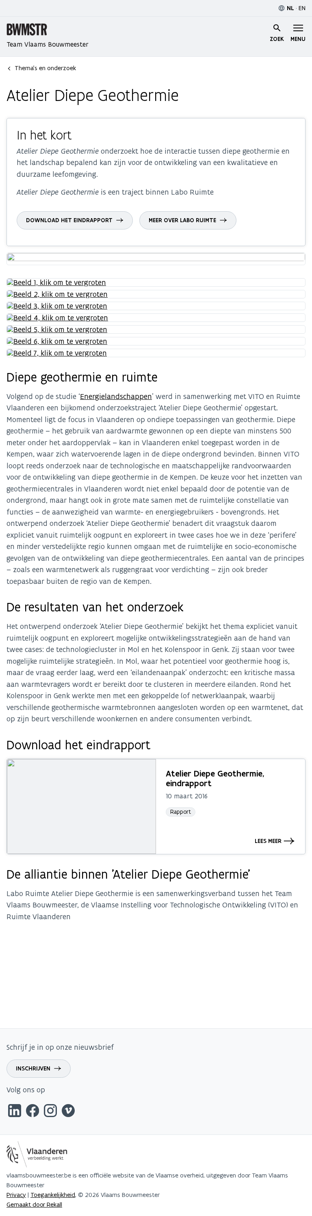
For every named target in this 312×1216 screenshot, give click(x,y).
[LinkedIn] (14, 1112)
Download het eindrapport (69, 220)
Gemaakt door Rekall (34, 1204)
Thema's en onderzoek (45, 68)
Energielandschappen (116, 396)
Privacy (16, 1195)
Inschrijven (33, 1068)
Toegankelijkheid (52, 1195)
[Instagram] (50, 1112)
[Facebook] (32, 1112)
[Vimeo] (68, 1112)
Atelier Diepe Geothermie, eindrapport (215, 778)
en (302, 8)
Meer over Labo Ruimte (182, 220)
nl (290, 8)
